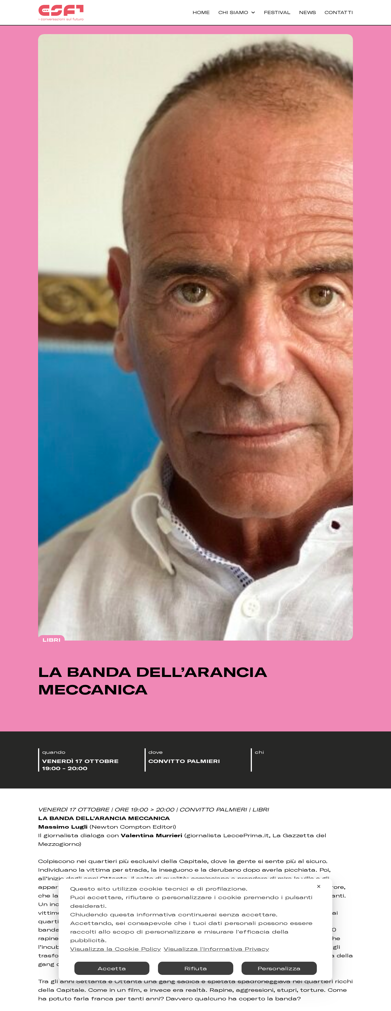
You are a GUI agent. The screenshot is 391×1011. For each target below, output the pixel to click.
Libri (51, 640)
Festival (277, 12)
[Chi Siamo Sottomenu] (253, 12)
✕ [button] (319, 886)
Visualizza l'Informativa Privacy (216, 949)
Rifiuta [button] (195, 968)
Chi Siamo (233, 12)
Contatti (339, 12)
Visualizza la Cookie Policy (115, 949)
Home (201, 12)
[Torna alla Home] (61, 12)
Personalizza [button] (279, 968)
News (307, 12)
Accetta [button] (112, 968)
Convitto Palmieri (184, 761)
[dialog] (195, 930)
